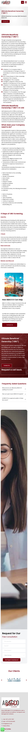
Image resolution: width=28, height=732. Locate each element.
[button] (2, 680)
